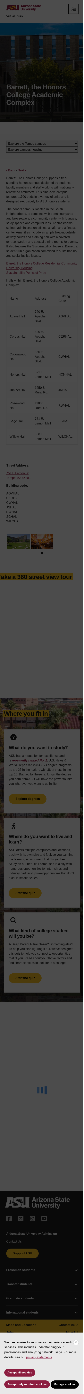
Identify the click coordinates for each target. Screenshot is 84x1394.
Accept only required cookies (27, 1384)
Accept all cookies (19, 1372)
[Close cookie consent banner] (76, 1342)
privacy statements (39, 1357)
